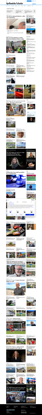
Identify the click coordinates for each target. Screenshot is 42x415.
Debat (30, 317)
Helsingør (8, 260)
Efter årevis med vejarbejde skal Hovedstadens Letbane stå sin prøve (10, 298)
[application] (16, 24)
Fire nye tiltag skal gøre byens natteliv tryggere (31, 308)
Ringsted (34, 10)
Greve (27, 49)
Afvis (12, 214)
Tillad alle (30, 214)
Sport (29, 172)
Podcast (10, 151)
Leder (9, 345)
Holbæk (7, 64)
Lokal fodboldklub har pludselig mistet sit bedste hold (30, 280)
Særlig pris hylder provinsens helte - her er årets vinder (31, 71)
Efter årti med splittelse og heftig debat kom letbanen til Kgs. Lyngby (15, 38)
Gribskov (17, 64)
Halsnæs (27, 268)
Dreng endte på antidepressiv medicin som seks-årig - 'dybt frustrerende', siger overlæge (30, 160)
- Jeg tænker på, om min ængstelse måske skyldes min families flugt (20, 66)
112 (28, 49)
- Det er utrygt (10, 56)
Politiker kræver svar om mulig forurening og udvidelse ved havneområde (21, 141)
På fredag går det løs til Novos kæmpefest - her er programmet (31, 44)
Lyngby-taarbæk (8, 36)
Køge (16, 363)
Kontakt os (15, 407)
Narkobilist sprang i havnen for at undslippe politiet (10, 365)
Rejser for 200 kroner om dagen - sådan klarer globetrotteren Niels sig (30, 16)
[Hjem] (6, 1)
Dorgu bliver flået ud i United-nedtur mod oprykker (31, 192)
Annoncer (7, 407)
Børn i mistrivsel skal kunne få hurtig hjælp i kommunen (30, 150)
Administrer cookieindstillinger (24, 407)
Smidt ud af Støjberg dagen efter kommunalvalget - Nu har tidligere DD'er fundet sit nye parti (21, 375)
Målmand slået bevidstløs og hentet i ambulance (14, 319)
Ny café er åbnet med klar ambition (30, 222)
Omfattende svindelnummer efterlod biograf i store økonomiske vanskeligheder (10, 309)
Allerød (27, 296)
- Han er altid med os (10, 66)
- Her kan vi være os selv (15, 101)
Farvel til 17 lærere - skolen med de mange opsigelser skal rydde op (31, 116)
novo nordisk (30, 43)
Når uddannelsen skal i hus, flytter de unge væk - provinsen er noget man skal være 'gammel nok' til (16, 389)
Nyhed (10, 36)
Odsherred (28, 56)
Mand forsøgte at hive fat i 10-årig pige (31, 42)
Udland (27, 59)
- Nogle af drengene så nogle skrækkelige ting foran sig (31, 249)
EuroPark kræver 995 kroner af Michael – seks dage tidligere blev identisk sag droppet (10, 375)
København (28, 67)
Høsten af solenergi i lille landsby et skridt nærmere (30, 386)
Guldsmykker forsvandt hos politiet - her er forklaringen (15, 172)
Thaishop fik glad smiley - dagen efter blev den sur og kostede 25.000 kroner (31, 375)
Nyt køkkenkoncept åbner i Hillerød (30, 63)
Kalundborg (7, 363)
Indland (30, 67)
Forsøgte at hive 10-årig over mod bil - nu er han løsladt (20, 76)
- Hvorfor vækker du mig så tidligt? (31, 51)
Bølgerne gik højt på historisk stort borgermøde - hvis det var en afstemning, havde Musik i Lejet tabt (31, 347)
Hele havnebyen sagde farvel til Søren (30, 270)
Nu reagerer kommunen (20, 337)
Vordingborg (8, 10)
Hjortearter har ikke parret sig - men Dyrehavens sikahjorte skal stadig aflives (31, 365)
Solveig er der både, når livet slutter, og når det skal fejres (10, 130)
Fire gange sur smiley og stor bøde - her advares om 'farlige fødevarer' (20, 365)
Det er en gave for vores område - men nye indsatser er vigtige (31, 58)
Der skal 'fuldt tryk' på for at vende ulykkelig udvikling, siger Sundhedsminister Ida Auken (15, 154)
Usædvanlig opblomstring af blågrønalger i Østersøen (30, 68)
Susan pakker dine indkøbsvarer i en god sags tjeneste (20, 249)
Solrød (17, 128)
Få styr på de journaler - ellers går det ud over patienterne (10, 239)
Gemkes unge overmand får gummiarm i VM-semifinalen (30, 173)
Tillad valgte (21, 214)
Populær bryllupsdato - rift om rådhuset (12, 30)
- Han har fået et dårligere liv (20, 130)
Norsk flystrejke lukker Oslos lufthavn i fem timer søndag (31, 60)
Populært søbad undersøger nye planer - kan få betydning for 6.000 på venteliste (10, 77)
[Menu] (35, 1)
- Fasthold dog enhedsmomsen (30, 103)
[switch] (17, 212)
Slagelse (7, 117)
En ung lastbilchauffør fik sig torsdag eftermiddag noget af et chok (31, 48)
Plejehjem (10, 117)
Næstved (26, 10)
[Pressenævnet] (23, 412)
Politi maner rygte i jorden (31, 39)
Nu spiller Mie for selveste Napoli (30, 260)
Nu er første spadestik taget (30, 395)
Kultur (9, 64)
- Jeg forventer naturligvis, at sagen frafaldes (30, 27)
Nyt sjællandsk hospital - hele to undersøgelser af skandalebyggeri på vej (10, 141)
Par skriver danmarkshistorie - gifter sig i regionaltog (16, 16)
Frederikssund (17, 10)
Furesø (7, 209)
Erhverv (30, 56)
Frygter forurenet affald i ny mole (15, 280)
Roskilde (27, 43)
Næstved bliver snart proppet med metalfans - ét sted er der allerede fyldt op (10, 190)
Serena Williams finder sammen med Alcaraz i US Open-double (31, 183)
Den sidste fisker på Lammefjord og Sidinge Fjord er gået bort (31, 318)
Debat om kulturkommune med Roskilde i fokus (31, 66)
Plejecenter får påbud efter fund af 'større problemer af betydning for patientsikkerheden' (10, 119)
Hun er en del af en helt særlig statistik (31, 337)
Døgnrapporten (11, 10)
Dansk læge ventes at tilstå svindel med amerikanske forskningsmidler (20, 239)
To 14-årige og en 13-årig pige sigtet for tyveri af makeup (28, 12)
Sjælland (28, 101)
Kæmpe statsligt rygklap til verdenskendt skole (10, 336)
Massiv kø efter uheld (31, 53)
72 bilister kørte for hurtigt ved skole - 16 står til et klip (10, 11)
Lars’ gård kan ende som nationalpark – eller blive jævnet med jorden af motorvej (31, 298)
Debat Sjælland (31, 101)
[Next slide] (35, 91)
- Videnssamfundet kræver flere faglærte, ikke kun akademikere (31, 239)
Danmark (27, 172)
